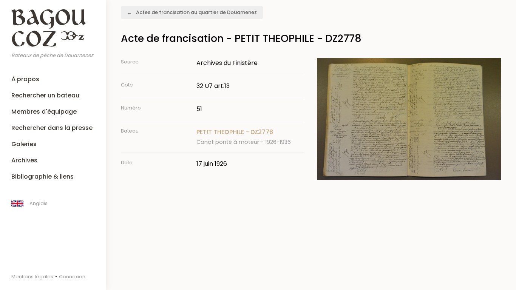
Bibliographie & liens (42, 176)
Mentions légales (32, 276)
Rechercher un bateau (45, 95)
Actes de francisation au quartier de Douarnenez (196, 12)
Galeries (24, 144)
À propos (25, 79)
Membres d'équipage (44, 111)
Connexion (72, 276)
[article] (250, 137)
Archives (24, 160)
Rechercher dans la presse (52, 127)
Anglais (38, 203)
